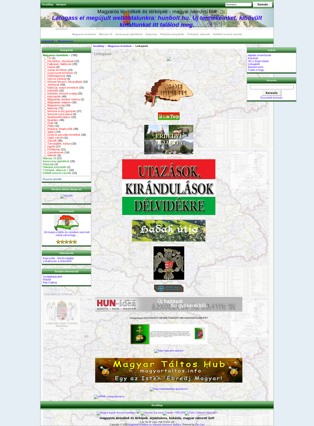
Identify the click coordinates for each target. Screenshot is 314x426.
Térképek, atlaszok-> (55, 170)
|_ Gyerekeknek (53, 152)
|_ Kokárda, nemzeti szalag (60, 93)
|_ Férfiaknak (51, 149)
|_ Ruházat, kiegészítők (58, 128)
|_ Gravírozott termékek (58, 72)
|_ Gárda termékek (55, 69)
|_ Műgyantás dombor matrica (61, 99)
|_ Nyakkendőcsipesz (56, 117)
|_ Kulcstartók (52, 96)
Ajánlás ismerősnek (259, 55)
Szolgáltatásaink (52, 276)
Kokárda (253, 58)
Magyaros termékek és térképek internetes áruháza (154, 424)
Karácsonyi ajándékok (129, 34)
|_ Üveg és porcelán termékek (61, 134)
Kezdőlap (47, 4)
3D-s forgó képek (258, 61)
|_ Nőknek (50, 155)
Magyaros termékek (120, 46)
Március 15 (105, 34)
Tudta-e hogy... (257, 69)
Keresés (272, 80)
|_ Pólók (48, 125)
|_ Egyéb (49, 146)
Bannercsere (65, 41)
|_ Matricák (50, 108)
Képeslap (151, 34)
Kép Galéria (50, 282)
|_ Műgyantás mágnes (57, 102)
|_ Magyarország (54, 105)
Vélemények (66, 211)
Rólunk (47, 279)
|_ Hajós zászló (53, 137)
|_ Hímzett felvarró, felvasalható (62, 81)
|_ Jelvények (51, 84)
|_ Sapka (49, 131)
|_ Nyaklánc (51, 120)
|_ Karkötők (50, 90)
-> (56, 55)
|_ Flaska (49, 67)
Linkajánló (48, 41)
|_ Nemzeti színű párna (57, 114)
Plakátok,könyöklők (172, 34)
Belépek (61, 4)
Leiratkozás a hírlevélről (57, 261)
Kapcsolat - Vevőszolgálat (58, 258)
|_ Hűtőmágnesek (54, 75)
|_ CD (47, 58)
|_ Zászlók (50, 140)
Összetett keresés (271, 97)
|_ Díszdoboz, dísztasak (58, 61)
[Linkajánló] (109, 396)
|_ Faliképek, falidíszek (57, 64)
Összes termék (52, 179)
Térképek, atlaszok (198, 34)
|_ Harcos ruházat (54, 78)
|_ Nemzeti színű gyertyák (59, 111)
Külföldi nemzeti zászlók (227, 34)
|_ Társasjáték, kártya (57, 143)
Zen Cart (199, 424)
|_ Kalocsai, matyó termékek (60, 87)
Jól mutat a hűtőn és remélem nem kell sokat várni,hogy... (66, 234)
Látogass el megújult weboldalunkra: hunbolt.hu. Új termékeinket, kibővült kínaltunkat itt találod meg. (157, 21)
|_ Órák (48, 122)
